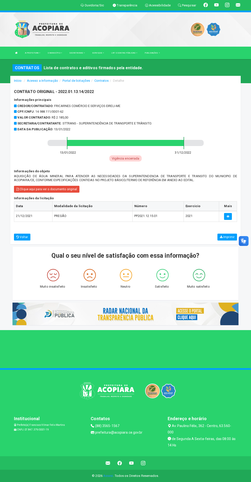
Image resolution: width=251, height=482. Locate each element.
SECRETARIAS (76, 53)
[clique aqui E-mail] (108, 463)
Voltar (23, 237)
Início (18, 80)
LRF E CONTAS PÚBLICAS (123, 53)
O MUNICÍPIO (54, 53)
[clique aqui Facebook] (119, 463)
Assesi (108, 476)
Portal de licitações (76, 80)
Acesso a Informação (42, 80)
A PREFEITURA (32, 53)
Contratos (101, 80)
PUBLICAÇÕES (151, 53)
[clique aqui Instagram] (143, 463)
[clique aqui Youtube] (131, 463)
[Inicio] (16, 53)
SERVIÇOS (97, 53)
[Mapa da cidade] (125, 348)
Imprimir (229, 237)
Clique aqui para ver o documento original (48, 189)
